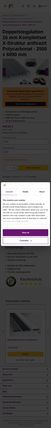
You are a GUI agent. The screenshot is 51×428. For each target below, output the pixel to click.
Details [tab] (25, 192)
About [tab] (41, 192)
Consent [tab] (9, 192)
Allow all (25, 233)
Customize (24, 240)
